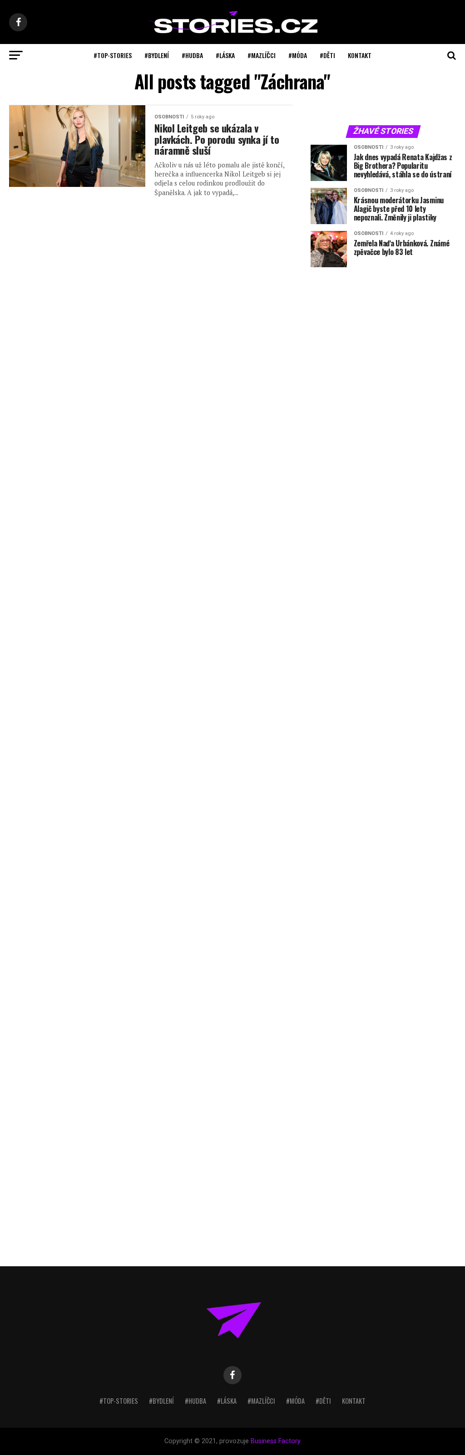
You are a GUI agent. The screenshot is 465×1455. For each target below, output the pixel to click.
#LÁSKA (225, 55)
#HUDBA (192, 55)
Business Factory (276, 1441)
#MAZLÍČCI (261, 55)
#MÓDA (297, 55)
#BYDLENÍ (156, 55)
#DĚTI (327, 55)
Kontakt (359, 55)
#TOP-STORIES (113, 55)
